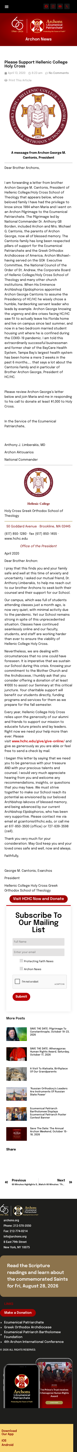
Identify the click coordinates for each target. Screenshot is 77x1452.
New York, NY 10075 (17, 1247)
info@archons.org (15, 1236)
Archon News (32, 969)
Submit (21, 996)
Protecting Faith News (38, 961)
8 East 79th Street (15, 1242)
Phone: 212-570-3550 (17, 1225)
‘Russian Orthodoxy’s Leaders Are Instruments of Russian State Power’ (49, 1091)
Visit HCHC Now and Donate (38, 899)
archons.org (11, 1220)
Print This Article (20, 80)
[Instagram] (53, 6)
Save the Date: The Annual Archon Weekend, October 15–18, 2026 (49, 1131)
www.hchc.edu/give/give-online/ (38, 741)
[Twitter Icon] (67, 6)
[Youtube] (60, 6)
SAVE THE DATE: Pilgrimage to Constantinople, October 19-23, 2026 (49, 1031)
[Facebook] (46, 6)
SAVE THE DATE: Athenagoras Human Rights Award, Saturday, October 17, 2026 (49, 1051)
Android (7, 1445)
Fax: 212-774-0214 (16, 1231)
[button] (6, 7)
